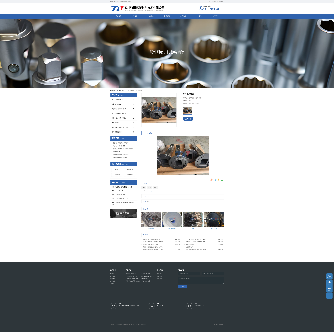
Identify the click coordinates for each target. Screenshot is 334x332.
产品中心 (151, 16)
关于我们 (216, 1)
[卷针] (193, 219)
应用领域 (183, 16)
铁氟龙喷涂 (130, 174)
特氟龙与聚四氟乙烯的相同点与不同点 (153, 247)
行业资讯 (159, 273)
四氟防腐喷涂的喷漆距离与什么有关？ (196, 249)
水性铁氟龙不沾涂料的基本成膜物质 (195, 242)
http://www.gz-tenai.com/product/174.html (155, 191)
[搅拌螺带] (151, 219)
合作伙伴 (112, 283)
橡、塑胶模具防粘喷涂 (119, 113)
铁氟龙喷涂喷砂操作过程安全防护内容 (153, 249)
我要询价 (188, 119)
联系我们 (215, 16)
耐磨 (149, 187)
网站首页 (118, 16)
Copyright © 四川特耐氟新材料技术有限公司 (120, 324)
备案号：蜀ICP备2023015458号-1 (138, 324)
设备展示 (112, 276)
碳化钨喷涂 (115, 122)
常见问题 (159, 278)
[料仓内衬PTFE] (172, 219)
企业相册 (112, 278)
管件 (144, 187)
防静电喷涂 (130, 170)
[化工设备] (214, 219)
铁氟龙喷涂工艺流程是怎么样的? (151, 239)
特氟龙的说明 (116, 151)
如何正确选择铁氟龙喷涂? (120, 157)
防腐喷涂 (117, 174)
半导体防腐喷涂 (117, 132)
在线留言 (199, 16)
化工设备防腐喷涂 (117, 99)
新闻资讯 (211, 1)
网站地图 (221, 1)
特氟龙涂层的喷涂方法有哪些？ (121, 143)
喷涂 (155, 187)
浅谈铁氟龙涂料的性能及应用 (150, 244)
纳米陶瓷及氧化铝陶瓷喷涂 (120, 127)
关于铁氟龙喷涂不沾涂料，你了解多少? (196, 239)
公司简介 (112, 273)
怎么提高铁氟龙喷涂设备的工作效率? (123, 149)
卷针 (148, 201)
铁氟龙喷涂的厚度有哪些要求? (121, 154)
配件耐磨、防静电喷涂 (136, 90)
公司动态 (159, 276)
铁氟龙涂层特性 (190, 244)
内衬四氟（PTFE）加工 (119, 109)
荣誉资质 (112, 281)
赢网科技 (221, 324)
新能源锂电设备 (117, 104)
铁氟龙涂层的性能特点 (119, 146)
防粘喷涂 (117, 170)
